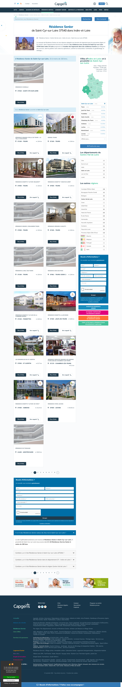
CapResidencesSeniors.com (62, 664)
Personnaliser (11, 680)
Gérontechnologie (61, 661)
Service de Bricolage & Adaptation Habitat (81, 646)
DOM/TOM (92, 206)
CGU (59, 603)
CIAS (48, 633)
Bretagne (92, 196)
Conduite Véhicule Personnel (71, 643)
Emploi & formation (19, 656)
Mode (53, 653)
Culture (58, 619)
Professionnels (18, 659)
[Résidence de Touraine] (28, 434)
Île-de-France (93, 216)
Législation (50, 625)
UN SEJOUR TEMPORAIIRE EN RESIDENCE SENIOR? (93, 312)
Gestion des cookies (72, 673)
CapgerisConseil (48, 664)
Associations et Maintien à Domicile (84, 642)
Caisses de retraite (77, 633)
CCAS (44, 633)
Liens (95, 10)
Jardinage (64, 646)
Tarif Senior (47, 653)
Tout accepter (11, 677)
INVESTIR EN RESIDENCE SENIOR (93, 307)
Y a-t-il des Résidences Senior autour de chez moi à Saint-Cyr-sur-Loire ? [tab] (40, 533)
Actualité (16, 618)
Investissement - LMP (82, 660)
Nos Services (37, 661)
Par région (36, 628)
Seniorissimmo (37, 664)
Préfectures (92, 631)
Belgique (95, 239)
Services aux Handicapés (53, 640)
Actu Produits (85, 618)
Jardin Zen (94, 653)
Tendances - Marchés (48, 661)
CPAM (40, 633)
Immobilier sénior (59, 650)
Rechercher (87, 19)
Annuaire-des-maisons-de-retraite (93, 664)
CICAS (66, 637)
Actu (15, 10)
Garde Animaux (55, 646)
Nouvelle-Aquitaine (93, 222)
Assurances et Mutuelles (62, 633)
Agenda (21, 10)
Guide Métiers (54, 656)
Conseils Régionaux (65, 631)
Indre (92, 167)
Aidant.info (52, 665)
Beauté (58, 653)
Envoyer (45, 518)
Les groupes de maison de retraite (68, 624)
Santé (45, 619)
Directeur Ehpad (76, 625)
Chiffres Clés (58, 625)
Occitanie (93, 226)
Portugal (95, 243)
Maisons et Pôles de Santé (72, 665)
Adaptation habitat (100, 650)
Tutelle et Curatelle (39, 634)
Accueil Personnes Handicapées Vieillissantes (94, 623)
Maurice (95, 236)
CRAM (35, 633)
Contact (27, 3)
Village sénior (49, 650)
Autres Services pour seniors (53, 647)
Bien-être (89, 10)
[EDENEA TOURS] (61, 123)
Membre (95, 3)
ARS (34, 631)
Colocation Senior (71, 650)
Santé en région (49, 631)
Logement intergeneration (85, 650)
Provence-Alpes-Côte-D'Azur (93, 232)
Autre (84, 625)
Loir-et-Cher (92, 174)
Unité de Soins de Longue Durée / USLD (45, 624)
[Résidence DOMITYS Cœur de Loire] (61, 168)
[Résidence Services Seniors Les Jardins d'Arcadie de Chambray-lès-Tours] (61, 345)
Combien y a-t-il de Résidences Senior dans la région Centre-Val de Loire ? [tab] (41, 566)
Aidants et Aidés (75, 618)
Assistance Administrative (48, 642)
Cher (92, 160)
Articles (41, 618)
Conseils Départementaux (80, 631)
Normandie (92, 219)
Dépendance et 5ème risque (60, 618)
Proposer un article (96, 603)
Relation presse (95, 605)
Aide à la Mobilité (55, 643)
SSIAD (64, 640)
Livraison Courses (79, 639)
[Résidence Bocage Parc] (61, 257)
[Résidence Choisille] (28, 73)
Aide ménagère (56, 639)
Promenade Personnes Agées (90, 643)
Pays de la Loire (92, 229)
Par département (45, 628)
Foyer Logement (74, 623)
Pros (100, 10)
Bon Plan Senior (38, 619)
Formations (45, 656)
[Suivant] (57, 472)
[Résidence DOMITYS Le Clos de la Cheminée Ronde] (28, 301)
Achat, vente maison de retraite (77, 661)
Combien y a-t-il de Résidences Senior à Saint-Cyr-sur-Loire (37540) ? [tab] (39, 553)
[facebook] (15, 3)
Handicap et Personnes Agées (99, 618)
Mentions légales (63, 605)
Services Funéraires (69, 647)
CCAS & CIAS (54, 637)
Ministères (40, 631)
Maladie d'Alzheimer (52, 623)
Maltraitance (96, 633)
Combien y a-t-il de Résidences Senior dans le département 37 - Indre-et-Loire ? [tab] (43, 560)
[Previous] (32, 472)
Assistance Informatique (64, 642)
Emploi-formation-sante (40, 665)
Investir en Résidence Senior (60, 628)
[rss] (21, 3)
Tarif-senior (59, 665)
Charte (60, 607)
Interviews (47, 618)
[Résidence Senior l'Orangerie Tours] (28, 212)
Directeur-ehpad (77, 664)
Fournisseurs (37, 660)
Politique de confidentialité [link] (11, 683)
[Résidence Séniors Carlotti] (61, 212)
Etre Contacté (101, 19)
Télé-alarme (99, 646)
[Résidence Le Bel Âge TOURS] (28, 257)
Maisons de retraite (33, 10)
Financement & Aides (39, 625)
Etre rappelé (33, 153)
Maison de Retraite (39, 623)
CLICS (52, 633)
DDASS (104, 631)
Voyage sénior (65, 653)
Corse (92, 202)
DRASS (98, 631)
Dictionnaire (67, 625)
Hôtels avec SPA (38, 653)
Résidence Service (47, 10)
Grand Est (92, 209)
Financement (71, 660)
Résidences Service (19, 628)
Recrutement (46, 660)
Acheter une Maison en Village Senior (81, 628)
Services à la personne (76, 10)
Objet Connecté (92, 661)
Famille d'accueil (85, 624)
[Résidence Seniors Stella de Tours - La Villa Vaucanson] (28, 123)
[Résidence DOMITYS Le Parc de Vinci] (28, 390)
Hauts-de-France (93, 212)
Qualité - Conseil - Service (58, 660)
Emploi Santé (37, 656)
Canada (95, 246)
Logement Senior (60, 10)
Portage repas (90, 639)
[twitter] (18, 3)
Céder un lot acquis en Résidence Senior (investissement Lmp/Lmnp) (93, 323)
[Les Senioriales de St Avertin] (28, 345)
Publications (52, 619)
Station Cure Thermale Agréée (80, 653)
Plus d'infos (21, 102)
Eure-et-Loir (92, 164)
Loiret (92, 177)
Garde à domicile (67, 639)
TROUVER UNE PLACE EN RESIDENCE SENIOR (93, 318)
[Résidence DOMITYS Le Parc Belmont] (28, 168)
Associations (87, 633)
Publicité (76, 607)
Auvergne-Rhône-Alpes (93, 189)
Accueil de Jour (63, 623)
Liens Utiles (17, 631)
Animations (95, 624)
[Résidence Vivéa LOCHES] (61, 390)
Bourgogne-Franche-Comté (92, 192)
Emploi (106, 10)
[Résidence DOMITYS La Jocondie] (61, 301)
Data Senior (65, 619)
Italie (95, 249)
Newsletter (35, 3)
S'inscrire (102, 3)
